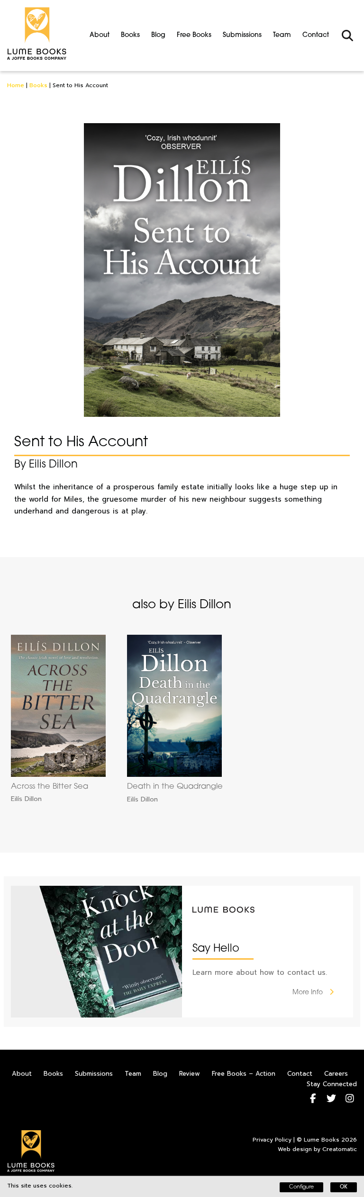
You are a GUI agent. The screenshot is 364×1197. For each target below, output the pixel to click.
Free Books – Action (243, 1073)
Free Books (194, 35)
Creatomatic (339, 1149)
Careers (336, 1073)
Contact (315, 35)
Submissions (242, 35)
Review (189, 1073)
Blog (158, 35)
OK (343, 1187)
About (99, 35)
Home (15, 85)
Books (130, 35)
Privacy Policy (272, 1139)
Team (282, 35)
